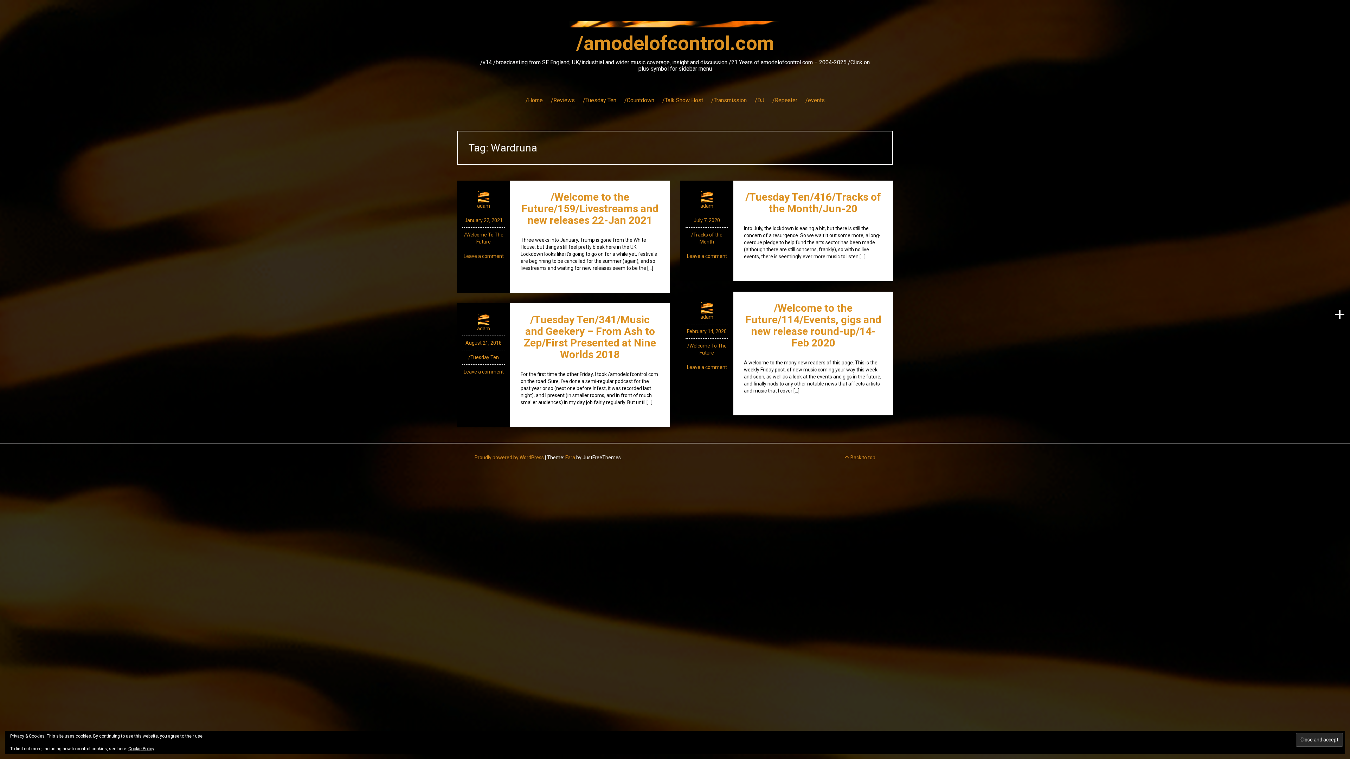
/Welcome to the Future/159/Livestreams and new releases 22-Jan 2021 (589, 208)
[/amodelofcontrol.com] (675, 26)
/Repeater (784, 100)
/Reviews (563, 100)
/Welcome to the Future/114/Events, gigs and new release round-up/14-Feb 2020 (813, 325)
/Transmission (729, 100)
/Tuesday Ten (599, 100)
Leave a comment (484, 256)
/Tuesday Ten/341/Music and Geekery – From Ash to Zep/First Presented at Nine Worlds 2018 (590, 337)
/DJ (759, 100)
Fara (570, 457)
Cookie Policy (141, 748)
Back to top (862, 457)
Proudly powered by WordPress (509, 457)
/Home (534, 100)
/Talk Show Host (682, 100)
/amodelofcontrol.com (675, 43)
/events (815, 100)
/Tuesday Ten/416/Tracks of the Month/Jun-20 (813, 203)
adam (483, 206)
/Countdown (639, 100)
